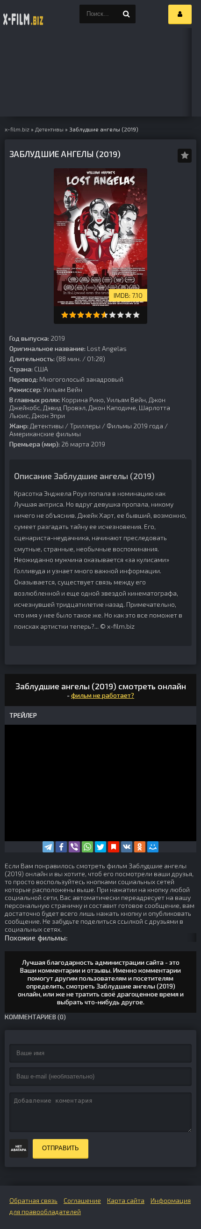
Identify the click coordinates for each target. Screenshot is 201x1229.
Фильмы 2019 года (135, 426)
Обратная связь (33, 1200)
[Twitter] (100, 846)
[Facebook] (61, 846)
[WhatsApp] (87, 846)
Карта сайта (125, 1200)
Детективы (47, 426)
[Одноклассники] (139, 846)
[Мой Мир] (152, 846)
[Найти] (126, 14)
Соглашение (82, 1200)
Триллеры (85, 426)
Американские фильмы (45, 434)
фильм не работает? (102, 695)
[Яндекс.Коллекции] (113, 846)
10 (136, 315)
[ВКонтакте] (126, 846)
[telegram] (48, 846)
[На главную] (23, 14)
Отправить (60, 1148)
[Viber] (74, 846)
